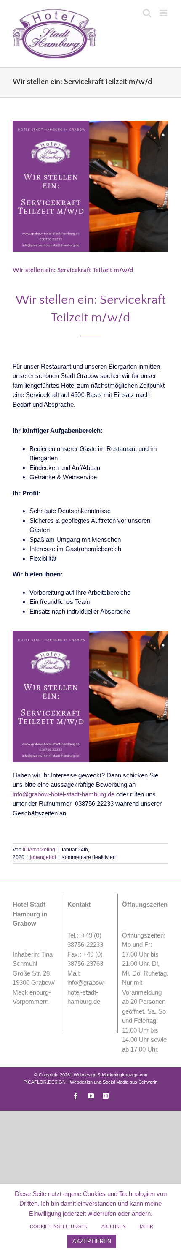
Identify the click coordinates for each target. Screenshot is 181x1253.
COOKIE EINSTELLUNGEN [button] (59, 1226)
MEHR (146, 1226)
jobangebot (43, 857)
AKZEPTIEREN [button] (91, 1241)
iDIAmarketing (39, 850)
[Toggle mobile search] (147, 12)
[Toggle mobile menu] (164, 12)
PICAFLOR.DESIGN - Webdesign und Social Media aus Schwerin (90, 1081)
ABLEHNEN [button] (113, 1226)
